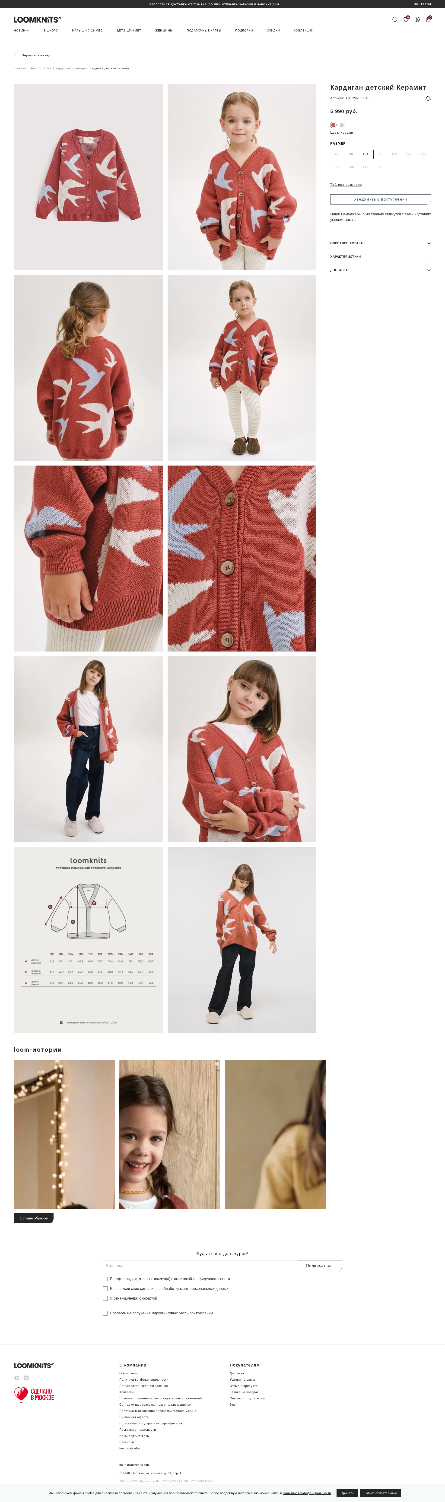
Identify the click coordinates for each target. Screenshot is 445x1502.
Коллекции (304, 30)
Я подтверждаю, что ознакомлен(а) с (170, 1279)
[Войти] (417, 19)
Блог (233, 1404)
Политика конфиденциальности (143, 1379)
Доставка (237, 1373)
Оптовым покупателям (247, 1398)
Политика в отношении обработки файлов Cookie (157, 1411)
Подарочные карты (204, 30)
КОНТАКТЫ (422, 4)
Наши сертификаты (134, 1436)
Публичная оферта (134, 1417)
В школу (51, 30)
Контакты (126, 1392)
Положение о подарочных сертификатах (150, 1423)
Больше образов (34, 1218)
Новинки (22, 30)
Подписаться (319, 1266)
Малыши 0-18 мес (87, 30)
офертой (149, 1298)
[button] (380, 243)
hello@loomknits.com (134, 1465)
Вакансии (126, 1442)
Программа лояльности (137, 1429)
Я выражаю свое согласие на (169, 1289)
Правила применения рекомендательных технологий (160, 1398)
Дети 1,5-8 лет (129, 30)
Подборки (244, 30)
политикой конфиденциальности (202, 1279)
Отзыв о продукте (243, 1386)
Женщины (164, 30)
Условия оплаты (242, 1379)
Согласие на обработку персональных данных (155, 1404)
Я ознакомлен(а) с (133, 1298)
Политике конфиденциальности (307, 1493)
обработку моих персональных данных (195, 1289)
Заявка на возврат (244, 1392)
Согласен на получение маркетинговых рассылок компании (161, 1313)
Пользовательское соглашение (143, 1386)
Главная (20, 68)
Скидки (273, 30)
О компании (128, 1373)
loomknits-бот (129, 1448)
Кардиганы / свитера (71, 68)
